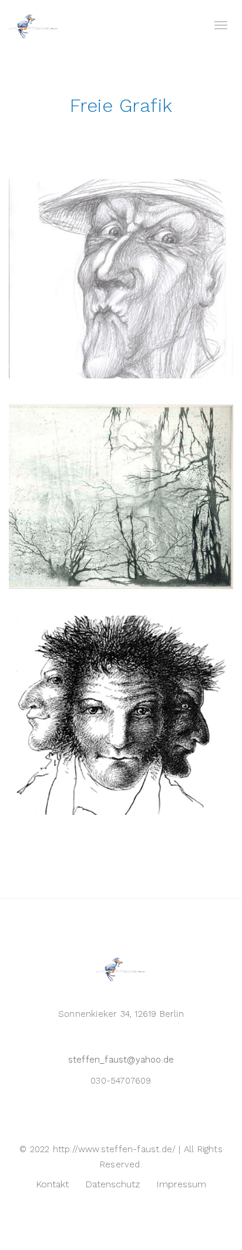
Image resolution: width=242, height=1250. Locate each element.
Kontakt (52, 1184)
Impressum (181, 1184)
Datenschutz (112, 1184)
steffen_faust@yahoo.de (121, 1059)
